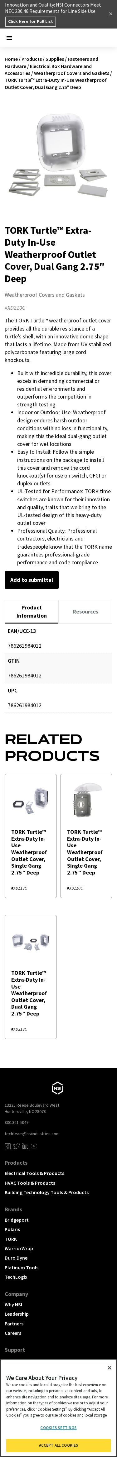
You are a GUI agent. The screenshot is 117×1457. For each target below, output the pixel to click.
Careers (13, 1333)
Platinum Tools (21, 1267)
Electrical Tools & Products (34, 1173)
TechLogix (16, 1277)
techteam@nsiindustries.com (32, 1133)
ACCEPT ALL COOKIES (58, 1445)
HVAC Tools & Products (30, 1183)
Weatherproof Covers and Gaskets (71, 73)
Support (15, 1349)
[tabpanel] (58, 673)
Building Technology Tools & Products (47, 1192)
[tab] (31, 611)
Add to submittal (31, 579)
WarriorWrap (19, 1248)
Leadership (17, 1314)
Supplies (55, 59)
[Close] (109, 1368)
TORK (11, 1239)
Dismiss (111, 14)
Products (32, 59)
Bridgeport (17, 1220)
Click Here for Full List (30, 21)
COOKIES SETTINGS (58, 1427)
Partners (14, 1323)
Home (11, 59)
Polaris (12, 1229)
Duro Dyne (16, 1258)
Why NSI (13, 1304)
